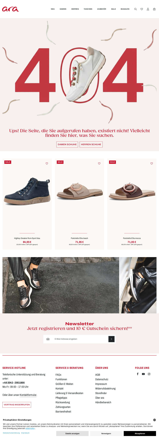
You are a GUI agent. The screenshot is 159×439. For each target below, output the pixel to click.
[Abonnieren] (111, 339)
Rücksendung (63, 402)
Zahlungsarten (63, 407)
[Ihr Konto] (147, 9)
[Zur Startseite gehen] (10, 9)
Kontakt (59, 388)
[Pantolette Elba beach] (79, 191)
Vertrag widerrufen (17, 405)
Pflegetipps (61, 397)
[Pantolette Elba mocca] (132, 191)
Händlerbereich (103, 402)
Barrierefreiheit (63, 411)
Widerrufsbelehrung (105, 388)
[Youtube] (143, 374)
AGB (97, 374)
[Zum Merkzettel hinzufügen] (47, 163)
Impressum (101, 383)
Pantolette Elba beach (79, 238)
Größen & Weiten (64, 383)
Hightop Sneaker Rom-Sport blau (27, 238)
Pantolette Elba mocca (132, 238)
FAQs (58, 374)
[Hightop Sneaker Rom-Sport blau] (27, 191)
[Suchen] (135, 9)
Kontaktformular (28, 394)
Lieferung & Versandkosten (69, 393)
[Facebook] (137, 374)
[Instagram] (149, 374)
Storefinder (101, 393)
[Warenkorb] (154, 9)
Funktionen (61, 379)
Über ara (99, 397)
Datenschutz (101, 379)
